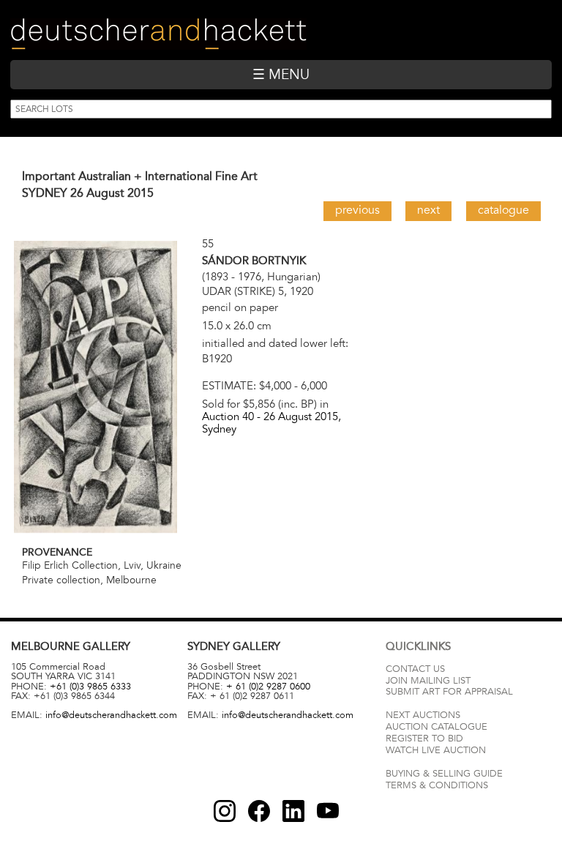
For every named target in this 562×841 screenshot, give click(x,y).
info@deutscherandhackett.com (111, 715)
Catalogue (503, 210)
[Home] (158, 34)
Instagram (225, 811)
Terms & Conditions (437, 785)
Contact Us (415, 669)
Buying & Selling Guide (444, 774)
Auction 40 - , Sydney (271, 423)
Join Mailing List (428, 681)
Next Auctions (423, 715)
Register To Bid (424, 738)
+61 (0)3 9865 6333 (90, 686)
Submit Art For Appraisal (449, 692)
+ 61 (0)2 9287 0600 (268, 686)
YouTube (328, 811)
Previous (357, 210)
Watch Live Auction (436, 750)
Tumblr (293, 811)
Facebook (259, 811)
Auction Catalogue (436, 727)
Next (428, 210)
